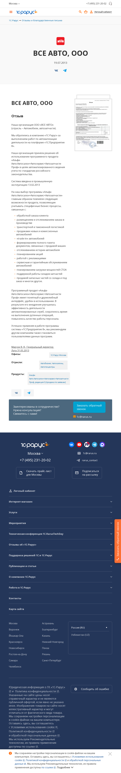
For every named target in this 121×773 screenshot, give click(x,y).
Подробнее (63, 767)
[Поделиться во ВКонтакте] (56, 71)
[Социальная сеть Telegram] (94, 444)
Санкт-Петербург (51, 660)
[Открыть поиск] (80, 12)
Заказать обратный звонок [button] (89, 407)
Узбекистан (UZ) (80, 634)
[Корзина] (86, 12)
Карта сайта (16, 609)
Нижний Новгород (52, 642)
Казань (46, 635)
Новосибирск (16, 648)
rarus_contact (90, 460)
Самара (13, 660)
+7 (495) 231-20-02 (96, 3)
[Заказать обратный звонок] (110, 3)
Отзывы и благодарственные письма (42, 20)
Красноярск (15, 642)
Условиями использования (34, 727)
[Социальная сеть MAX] (102, 444)
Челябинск (15, 666)
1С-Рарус (13, 20)
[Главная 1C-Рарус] (46, 12)
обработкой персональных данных (34, 735)
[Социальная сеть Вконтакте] (71, 444)
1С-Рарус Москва (58, 355)
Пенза (45, 648)
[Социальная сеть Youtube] (79, 444)
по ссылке (29, 746)
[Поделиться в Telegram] (65, 71)
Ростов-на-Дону (18, 654)
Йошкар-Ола (16, 635)
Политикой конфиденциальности (45, 760)
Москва (13, 623)
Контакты (15, 598)
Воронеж (14, 629)
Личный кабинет (24, 491)
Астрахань (48, 623)
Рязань (46, 654)
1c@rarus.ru (84, 417)
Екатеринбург (50, 629)
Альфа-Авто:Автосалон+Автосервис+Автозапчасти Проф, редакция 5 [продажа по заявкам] (48, 378)
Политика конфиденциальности (36, 691)
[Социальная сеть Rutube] (87, 444)
